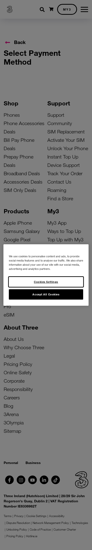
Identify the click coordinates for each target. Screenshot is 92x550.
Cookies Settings (46, 281)
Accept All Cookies (45, 294)
